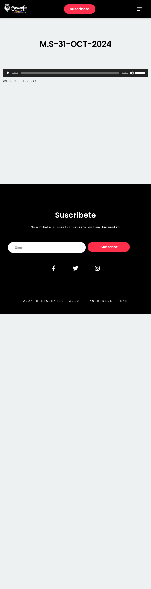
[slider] (140, 72)
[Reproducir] (8, 73)
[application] (75, 73)
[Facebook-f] (53, 268)
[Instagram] (97, 268)
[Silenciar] (132, 73)
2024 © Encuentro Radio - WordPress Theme (75, 301)
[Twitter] (75, 268)
